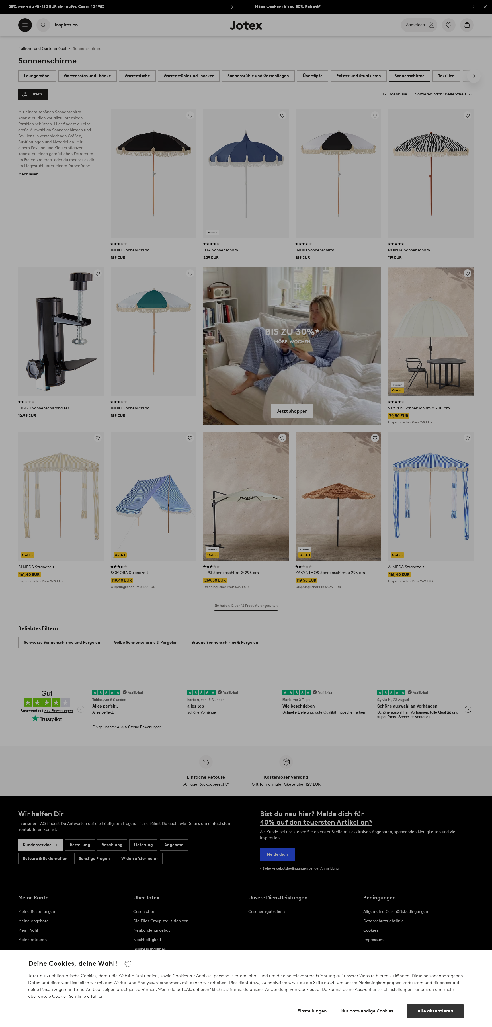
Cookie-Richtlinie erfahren (78, 996)
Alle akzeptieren (435, 1011)
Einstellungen (312, 1011)
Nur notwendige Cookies (367, 1011)
